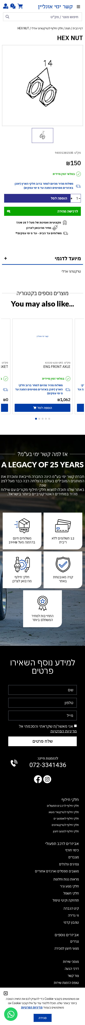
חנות (67, 28)
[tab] (42, 259)
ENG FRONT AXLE (56, 367)
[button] (78, 6)
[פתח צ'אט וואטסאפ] (11, 1014)
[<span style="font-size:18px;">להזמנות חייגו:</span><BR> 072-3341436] (14, 763)
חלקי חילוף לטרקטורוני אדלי (47, 28)
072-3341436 (47, 763)
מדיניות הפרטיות (63, 731)
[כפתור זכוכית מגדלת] (7, 17)
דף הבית (78, 28)
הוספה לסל (59, 198)
